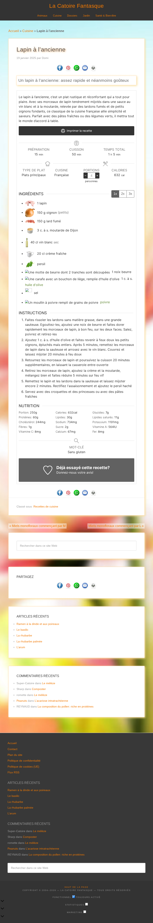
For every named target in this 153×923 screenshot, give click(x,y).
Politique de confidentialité (24, 760)
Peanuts (22, 700)
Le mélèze (48, 683)
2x (123, 193)
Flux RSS (13, 772)
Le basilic (22, 629)
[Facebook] (60, 70)
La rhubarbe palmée (29, 641)
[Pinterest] (68, 70)
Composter (39, 689)
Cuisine (27, 31)
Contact (12, 749)
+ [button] (97, 175)
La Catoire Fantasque (76, 6)
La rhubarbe (24, 635)
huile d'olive (34, 285)
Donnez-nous (66, 472)
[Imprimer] (93, 70)
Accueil (13, 31)
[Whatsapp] (76, 70)
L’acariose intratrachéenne (51, 700)
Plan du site (15, 754)
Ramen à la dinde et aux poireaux (38, 623)
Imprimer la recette (79, 130)
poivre (105, 302)
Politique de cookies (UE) (23, 766)
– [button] (85, 175)
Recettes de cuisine (45, 506)
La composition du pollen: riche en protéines (65, 706)
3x (130, 193)
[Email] (85, 70)
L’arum (21, 647)
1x (115, 193)
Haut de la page (76, 887)
